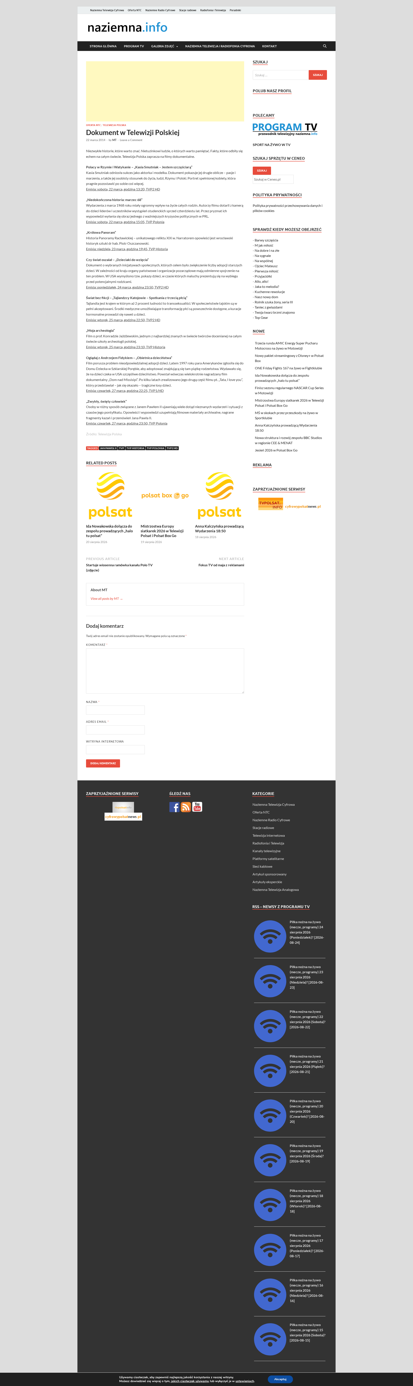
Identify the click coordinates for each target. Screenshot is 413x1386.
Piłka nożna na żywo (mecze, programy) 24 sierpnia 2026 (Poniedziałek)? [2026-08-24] (307, 932)
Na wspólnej (264, 261)
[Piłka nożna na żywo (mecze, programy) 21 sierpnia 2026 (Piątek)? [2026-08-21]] (270, 1086)
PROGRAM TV (134, 46)
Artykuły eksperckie (267, 882)
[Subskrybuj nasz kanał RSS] (186, 807)
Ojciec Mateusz (266, 266)
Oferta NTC (135, 10)
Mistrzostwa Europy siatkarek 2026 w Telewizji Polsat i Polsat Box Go (162, 531)
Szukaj (262, 170)
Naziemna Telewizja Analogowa (276, 889)
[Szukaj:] (290, 75)
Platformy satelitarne (268, 858)
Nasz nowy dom (266, 297)
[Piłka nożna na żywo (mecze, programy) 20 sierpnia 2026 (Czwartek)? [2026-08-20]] (270, 1130)
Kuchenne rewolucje (270, 292)
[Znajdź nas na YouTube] (197, 807)
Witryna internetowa (105, 741)
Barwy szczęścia (266, 240)
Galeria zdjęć (162, 46)
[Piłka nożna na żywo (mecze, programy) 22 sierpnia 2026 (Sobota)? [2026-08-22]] (270, 1041)
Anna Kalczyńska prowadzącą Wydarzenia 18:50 (219, 528)
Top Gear (261, 317)
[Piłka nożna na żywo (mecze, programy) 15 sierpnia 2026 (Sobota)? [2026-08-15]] (270, 1354)
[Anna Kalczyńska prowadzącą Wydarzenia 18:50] (219, 497)
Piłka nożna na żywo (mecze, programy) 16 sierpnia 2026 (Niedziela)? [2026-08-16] (307, 1290)
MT (114, 140)
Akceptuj (280, 1379)
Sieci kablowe (262, 866)
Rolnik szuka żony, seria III (274, 302)
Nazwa (93, 702)
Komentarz (97, 644)
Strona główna (103, 46)
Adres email (97, 721)
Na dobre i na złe (267, 250)
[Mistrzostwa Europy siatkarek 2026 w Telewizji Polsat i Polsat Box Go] (165, 497)
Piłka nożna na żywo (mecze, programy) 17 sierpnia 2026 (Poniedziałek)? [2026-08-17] (307, 1245)
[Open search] (325, 46)
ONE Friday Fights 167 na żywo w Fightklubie (288, 368)
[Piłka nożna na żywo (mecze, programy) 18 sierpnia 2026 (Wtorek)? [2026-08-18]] (270, 1220)
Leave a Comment (131, 140)
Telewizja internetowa (269, 835)
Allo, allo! (261, 281)
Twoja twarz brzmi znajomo (275, 312)
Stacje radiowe (187, 10)
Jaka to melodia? (267, 286)
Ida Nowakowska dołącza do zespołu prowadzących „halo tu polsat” (109, 531)
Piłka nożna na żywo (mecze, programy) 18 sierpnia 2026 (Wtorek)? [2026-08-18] (306, 1200)
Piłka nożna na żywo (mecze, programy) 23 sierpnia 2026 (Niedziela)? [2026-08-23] (307, 977)
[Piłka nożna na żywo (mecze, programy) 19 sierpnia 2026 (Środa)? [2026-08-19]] (270, 1175)
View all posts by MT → (107, 598)
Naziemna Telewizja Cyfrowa (107, 10)
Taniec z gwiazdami (268, 307)
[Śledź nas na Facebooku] (174, 807)
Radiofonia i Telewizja (213, 10)
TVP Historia (135, 448)
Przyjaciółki (263, 276)
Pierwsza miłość (266, 271)
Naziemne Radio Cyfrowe (160, 10)
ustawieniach (245, 1381)
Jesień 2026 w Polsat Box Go (276, 450)
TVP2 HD (172, 448)
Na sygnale (263, 255)
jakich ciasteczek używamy (189, 1381)
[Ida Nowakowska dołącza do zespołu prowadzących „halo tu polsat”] (110, 497)
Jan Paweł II (108, 448)
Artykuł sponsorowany (270, 874)
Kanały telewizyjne (266, 851)
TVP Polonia (155, 448)
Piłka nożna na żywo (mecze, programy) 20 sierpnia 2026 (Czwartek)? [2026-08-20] (307, 1111)
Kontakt (269, 46)
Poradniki (235, 10)
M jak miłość (264, 245)
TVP (121, 448)
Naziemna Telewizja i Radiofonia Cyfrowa (220, 46)
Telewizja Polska (114, 125)
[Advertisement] (165, 91)
